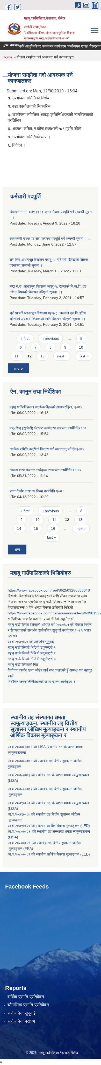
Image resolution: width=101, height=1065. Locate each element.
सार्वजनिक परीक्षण (21, 1021)
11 (16, 356)
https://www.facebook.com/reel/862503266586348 (49, 590)
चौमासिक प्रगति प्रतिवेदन (28, 1004)
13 (42, 356)
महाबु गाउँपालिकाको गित (23, 664)
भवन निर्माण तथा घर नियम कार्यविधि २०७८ (37, 491)
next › (62, 356)
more (18, 368)
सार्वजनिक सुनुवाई (21, 1013)
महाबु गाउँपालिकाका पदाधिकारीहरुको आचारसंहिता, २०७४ (46, 407)
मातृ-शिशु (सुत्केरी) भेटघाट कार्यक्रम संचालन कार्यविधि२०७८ (48, 428)
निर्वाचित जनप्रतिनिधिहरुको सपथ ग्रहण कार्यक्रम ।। (43, 682)
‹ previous (50, 338)
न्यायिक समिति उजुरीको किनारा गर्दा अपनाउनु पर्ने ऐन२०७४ (47, 449)
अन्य (17, 549)
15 (36, 528)
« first (25, 338)
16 (53, 528)
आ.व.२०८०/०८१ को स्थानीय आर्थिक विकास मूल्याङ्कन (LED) (49, 854)
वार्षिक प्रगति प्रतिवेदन (26, 996)
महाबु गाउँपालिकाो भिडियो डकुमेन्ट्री (31, 647)
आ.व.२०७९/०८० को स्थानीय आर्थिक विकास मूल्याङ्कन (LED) (49, 826)
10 (81, 347)
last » (84, 356)
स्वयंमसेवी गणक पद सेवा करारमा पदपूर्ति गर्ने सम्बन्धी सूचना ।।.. (50, 238)
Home (7, 57)
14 (19, 528)
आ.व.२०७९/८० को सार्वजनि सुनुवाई (31, 642)
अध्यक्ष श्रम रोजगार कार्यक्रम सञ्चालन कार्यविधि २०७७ (45, 470)
